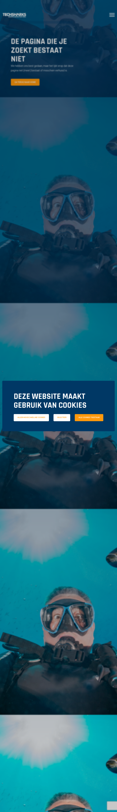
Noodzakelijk (29, 430)
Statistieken (63, 430)
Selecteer (61, 418)
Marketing (94, 430)
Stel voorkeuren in (58, 438)
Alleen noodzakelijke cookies (31, 418)
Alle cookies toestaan (89, 418)
